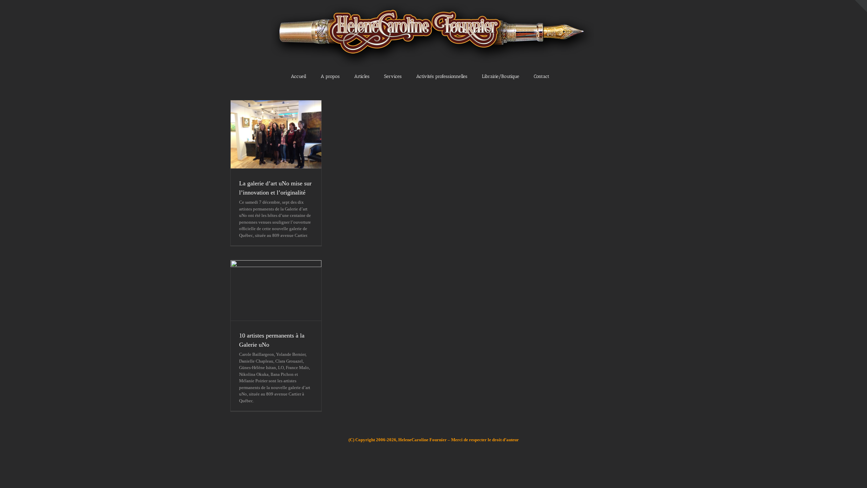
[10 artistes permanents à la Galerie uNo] (276, 290)
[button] (572, 76)
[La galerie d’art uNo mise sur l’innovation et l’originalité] (276, 134)
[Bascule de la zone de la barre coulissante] (861, 6)
